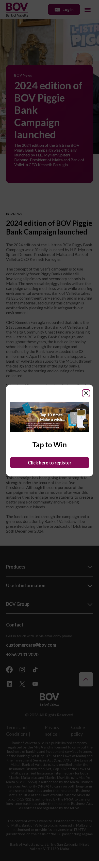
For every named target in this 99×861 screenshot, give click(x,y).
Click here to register (49, 462)
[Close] (86, 393)
